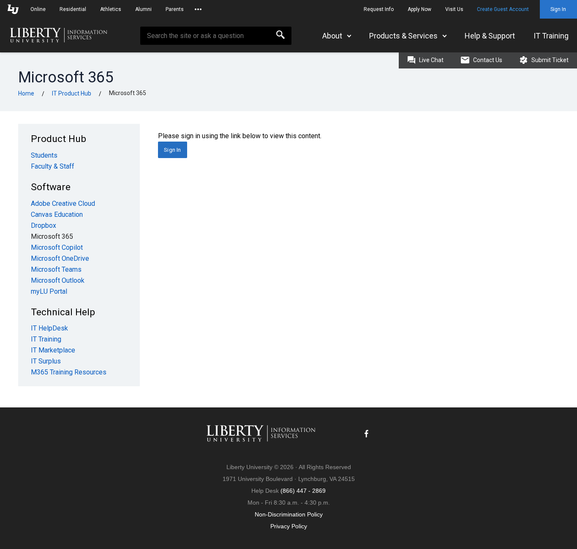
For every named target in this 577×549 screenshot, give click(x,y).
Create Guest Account (503, 9)
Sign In (558, 9)
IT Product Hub (71, 93)
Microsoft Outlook (57, 280)
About (332, 35)
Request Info (379, 9)
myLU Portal (49, 291)
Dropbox (43, 225)
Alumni (143, 9)
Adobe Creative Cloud (63, 203)
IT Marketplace (53, 350)
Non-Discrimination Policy (289, 514)
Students (44, 155)
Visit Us (454, 9)
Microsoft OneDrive (60, 258)
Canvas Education (57, 214)
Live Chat (431, 60)
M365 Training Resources (68, 372)
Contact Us (487, 60)
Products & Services (403, 35)
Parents (175, 9)
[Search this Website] (280, 36)
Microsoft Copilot (57, 247)
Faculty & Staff (52, 166)
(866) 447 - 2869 (303, 490)
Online (38, 9)
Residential (73, 9)
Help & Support (490, 35)
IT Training (551, 35)
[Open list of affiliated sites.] (198, 9)
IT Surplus (46, 361)
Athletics (110, 9)
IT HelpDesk (49, 328)
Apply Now (419, 9)
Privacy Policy (288, 526)
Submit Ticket (549, 60)
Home (26, 93)
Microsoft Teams (56, 269)
